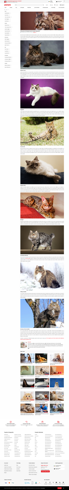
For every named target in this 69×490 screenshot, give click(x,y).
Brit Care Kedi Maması (48, 442)
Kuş (16, 7)
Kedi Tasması (16, 439)
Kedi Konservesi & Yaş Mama (8, 442)
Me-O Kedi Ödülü (57, 454)
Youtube (56, 483)
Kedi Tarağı (16, 442)
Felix (35, 456)
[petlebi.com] (4, 9)
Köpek (11, 7)
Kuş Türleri (7, 49)
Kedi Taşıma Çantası (7, 445)
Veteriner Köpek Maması (28, 454)
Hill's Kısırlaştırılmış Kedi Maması (49, 453)
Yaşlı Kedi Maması (17, 454)
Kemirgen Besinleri (8, 57)
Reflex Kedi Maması (48, 445)
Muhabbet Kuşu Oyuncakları (29, 451)
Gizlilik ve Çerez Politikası (33, 474)
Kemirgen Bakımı (8, 61)
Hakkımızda (6, 465)
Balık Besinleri (8, 41)
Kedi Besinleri (8, 13)
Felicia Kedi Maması (48, 443)
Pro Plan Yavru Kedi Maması (59, 451)
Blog (17, 465)
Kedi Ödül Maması (7, 443)
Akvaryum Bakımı (8, 43)
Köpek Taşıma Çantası (28, 439)
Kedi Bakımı (8, 21)
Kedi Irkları (7, 15)
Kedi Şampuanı (16, 446)
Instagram (46, 483)
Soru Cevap (18, 467)
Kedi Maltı (15, 448)
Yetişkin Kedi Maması (7, 439)
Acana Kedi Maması (48, 440)
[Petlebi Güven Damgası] (27, 482)
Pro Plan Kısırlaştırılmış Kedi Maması (49, 449)
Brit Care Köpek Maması (58, 445)
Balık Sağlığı (7, 39)
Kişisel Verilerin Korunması (33, 472)
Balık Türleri (7, 45)
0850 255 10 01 (44, 465)
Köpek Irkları (8, 25)
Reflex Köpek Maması (58, 448)
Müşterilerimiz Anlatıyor (8, 470)
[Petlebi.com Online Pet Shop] (7, 4)
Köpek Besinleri (8, 31)
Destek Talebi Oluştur (45, 471)
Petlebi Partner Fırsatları (8, 468)
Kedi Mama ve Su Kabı (17, 434)
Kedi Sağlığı (8, 19)
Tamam (59, 488)
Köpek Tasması (27, 443)
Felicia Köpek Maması (58, 446)
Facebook (50, 483)
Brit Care (36, 442)
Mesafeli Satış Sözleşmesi (33, 467)
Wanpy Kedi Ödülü (47, 456)
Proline (36, 454)
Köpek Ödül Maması (27, 437)
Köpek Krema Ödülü (7, 456)
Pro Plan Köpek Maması (58, 437)
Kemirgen (22, 7)
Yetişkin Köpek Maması (28, 434)
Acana (36, 440)
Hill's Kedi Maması (47, 437)
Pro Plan (36, 434)
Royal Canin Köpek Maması (59, 439)
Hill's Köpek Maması (58, 440)
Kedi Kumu (5, 440)
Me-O (35, 451)
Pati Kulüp (53, 7)
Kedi (5, 7)
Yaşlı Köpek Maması (17, 456)
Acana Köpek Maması (58, 443)
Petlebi (6, 63)
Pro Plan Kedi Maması (48, 434)
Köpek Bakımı (8, 35)
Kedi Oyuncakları (6, 446)
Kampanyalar (45, 7)
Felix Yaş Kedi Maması (58, 434)
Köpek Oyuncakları (27, 440)
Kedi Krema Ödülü (6, 454)
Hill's (35, 437)
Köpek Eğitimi (8, 33)
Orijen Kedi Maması (48, 446)
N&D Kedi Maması (47, 439)
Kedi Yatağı (16, 440)
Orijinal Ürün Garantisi (7, 467)
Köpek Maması (16, 451)
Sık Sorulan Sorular (32, 465)
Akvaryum (6, 37)
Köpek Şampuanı (27, 446)
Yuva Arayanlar (61, 7)
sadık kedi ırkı (27, 258)
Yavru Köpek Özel (8, 27)
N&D (35, 439)
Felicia (36, 443)
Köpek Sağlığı (8, 29)
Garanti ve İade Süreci (32, 470)
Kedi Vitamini (16, 437)
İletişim (5, 472)
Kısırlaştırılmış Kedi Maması (8, 437)
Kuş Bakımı (7, 51)
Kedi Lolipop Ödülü (27, 456)
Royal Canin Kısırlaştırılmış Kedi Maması (49, 451)
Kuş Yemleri (26, 448)
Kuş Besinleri (7, 53)
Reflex (35, 445)
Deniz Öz (29, 342)
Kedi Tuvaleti (6, 448)
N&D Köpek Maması (58, 442)
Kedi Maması (6, 434)
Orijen (35, 448)
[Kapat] (64, 1)
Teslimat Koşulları (31, 468)
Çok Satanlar (36, 7)
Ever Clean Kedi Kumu (58, 456)
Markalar (29, 7)
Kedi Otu (15, 443)
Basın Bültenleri (8, 67)
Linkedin (59, 483)
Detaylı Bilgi (43, 488)
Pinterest (63, 483)
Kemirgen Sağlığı (8, 59)
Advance (36, 446)
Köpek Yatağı (26, 445)
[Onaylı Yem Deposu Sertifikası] (32, 482)
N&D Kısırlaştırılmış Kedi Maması (49, 454)
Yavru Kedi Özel (8, 17)
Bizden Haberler (8, 65)
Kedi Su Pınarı (6, 451)
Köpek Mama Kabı (27, 442)
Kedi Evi (15, 445)
